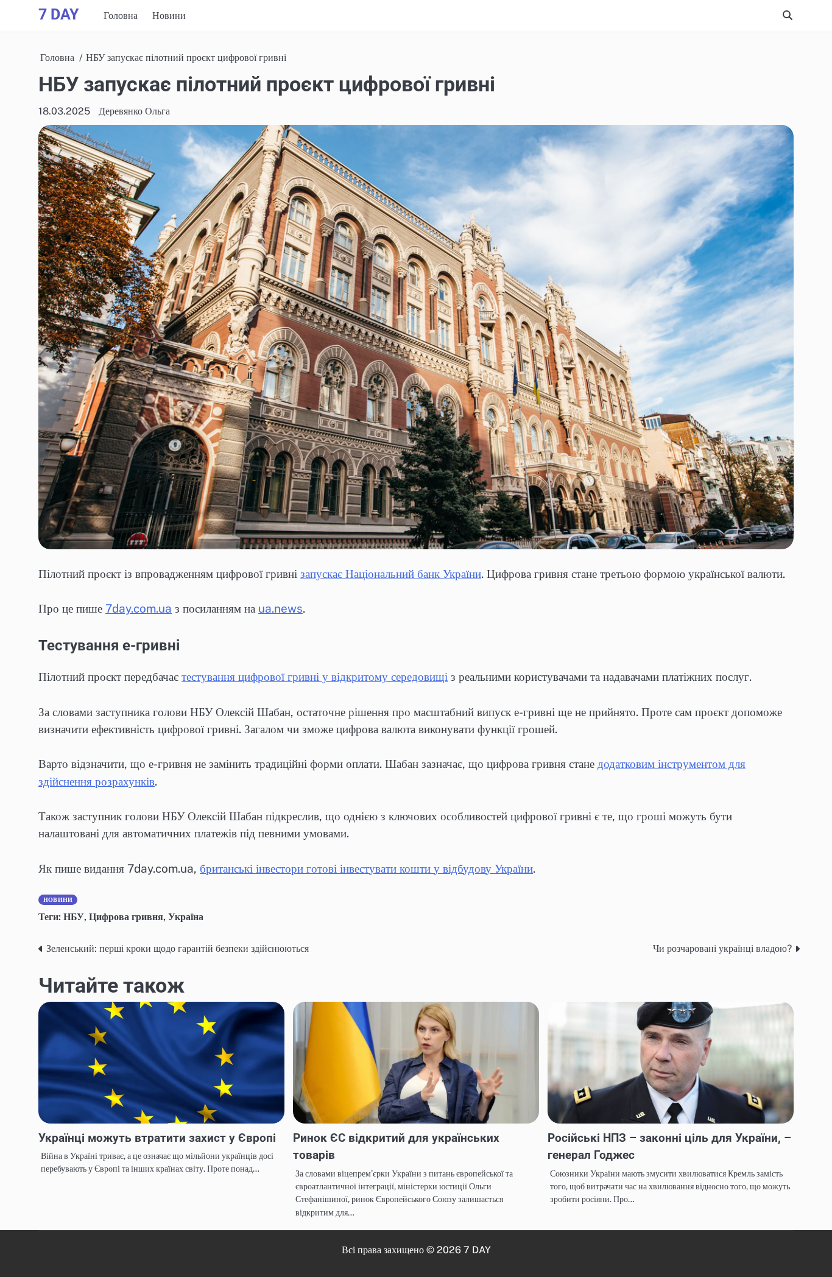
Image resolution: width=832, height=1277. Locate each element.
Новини (169, 15)
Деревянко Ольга (134, 111)
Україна (185, 917)
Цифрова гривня (126, 917)
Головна (121, 15)
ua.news (280, 608)
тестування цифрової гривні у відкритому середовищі (315, 676)
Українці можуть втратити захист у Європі (157, 1138)
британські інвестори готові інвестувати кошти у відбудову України (366, 868)
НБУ (73, 917)
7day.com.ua (138, 608)
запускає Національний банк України (390, 573)
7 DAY (58, 14)
